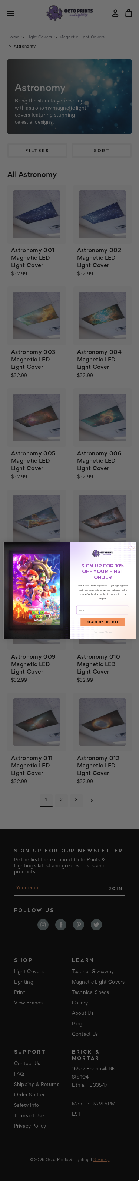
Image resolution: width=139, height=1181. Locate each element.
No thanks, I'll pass (103, 632)
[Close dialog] (131, 546)
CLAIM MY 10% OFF (102, 622)
